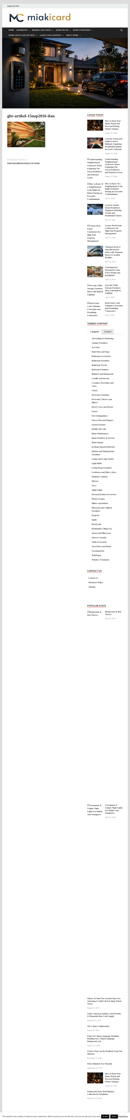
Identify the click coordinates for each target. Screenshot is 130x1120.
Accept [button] (105, 1116)
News (94, 485)
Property (95, 515)
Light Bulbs (97, 463)
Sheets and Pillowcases (101, 533)
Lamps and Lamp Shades (103, 459)
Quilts (94, 520)
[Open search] (121, 30)
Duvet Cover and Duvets (102, 407)
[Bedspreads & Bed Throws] (95, 612)
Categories (94, 332)
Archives (108, 332)
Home (11, 30)
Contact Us (93, 578)
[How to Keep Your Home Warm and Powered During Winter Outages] (95, 121)
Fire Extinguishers (100, 416)
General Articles (98, 425)
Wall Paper (96, 555)
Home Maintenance (100, 434)
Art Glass (96, 347)
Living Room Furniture (102, 468)
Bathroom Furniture (100, 361)
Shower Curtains (99, 537)
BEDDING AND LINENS (41, 30)
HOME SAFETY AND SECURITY (22, 35)
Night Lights (97, 490)
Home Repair (97, 442)
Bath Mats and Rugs (100, 352)
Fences (95, 411)
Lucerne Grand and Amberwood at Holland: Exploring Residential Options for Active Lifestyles (113, 144)
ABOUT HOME (72, 35)
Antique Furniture (100, 343)
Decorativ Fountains (100, 395)
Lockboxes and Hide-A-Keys (104, 472)
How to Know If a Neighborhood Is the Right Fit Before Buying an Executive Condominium (114, 189)
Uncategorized (98, 551)
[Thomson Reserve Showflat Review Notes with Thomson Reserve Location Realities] (95, 247)
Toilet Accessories (99, 542)
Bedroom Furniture (100, 369)
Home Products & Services (103, 438)
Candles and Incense (100, 378)
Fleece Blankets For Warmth (99, 1064)
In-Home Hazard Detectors (103, 447)
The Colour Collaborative (98, 1026)
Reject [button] (114, 1116)
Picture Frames (98, 499)
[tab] (94, 331)
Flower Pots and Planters (102, 420)
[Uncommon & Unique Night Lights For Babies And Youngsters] (95, 805)
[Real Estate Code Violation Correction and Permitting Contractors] (95, 303)
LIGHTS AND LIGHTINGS (50, 35)
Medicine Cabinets (100, 477)
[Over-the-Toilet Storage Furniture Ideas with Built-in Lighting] (95, 286)
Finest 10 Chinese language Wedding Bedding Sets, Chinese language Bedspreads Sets (103, 1039)
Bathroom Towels (99, 365)
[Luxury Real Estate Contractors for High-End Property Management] (95, 226)
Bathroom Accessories (101, 356)
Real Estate (96, 524)
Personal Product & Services (104, 494)
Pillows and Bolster (100, 503)
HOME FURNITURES (82, 30)
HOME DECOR (62, 30)
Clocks (95, 390)
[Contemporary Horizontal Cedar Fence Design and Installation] (95, 268)
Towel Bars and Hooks (101, 546)
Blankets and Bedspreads (102, 374)
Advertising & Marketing (102, 338)
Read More (123, 1116)
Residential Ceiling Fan (102, 529)
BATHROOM (22, 30)
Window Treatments (100, 560)
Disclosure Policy (95, 582)
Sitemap (91, 587)
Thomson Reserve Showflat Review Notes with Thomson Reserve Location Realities (114, 252)
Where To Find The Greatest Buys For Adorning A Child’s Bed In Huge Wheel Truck (104, 1001)
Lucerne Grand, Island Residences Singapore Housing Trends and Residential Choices (113, 210)
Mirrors (95, 481)
